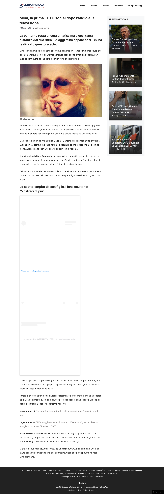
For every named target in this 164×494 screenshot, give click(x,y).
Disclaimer (93, 490)
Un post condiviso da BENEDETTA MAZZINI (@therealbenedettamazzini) (50, 339)
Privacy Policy (82, 490)
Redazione (70, 490)
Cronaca (105, 5)
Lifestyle (93, 5)
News (82, 5)
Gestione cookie (158, 492)
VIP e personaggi (134, 5)
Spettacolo (118, 5)
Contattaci (99, 477)
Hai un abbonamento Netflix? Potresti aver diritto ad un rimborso (123, 79)
